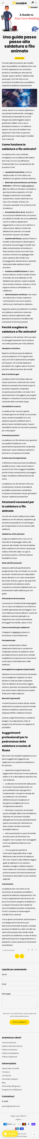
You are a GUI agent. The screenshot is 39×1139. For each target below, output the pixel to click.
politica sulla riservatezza (12, 1046)
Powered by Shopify (19, 1134)
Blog (3, 1082)
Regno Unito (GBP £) (18, 1116)
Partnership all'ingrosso (11, 1086)
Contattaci (6, 1075)
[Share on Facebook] (29, 950)
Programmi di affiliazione (12, 1090)
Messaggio (6, 994)
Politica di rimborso (9, 1050)
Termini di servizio (9, 1042)
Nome (4, 974)
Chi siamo (6, 1072)
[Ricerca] (36, 3)
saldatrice (17, 632)
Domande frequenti (10, 1079)
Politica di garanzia (9, 1057)
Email (4, 984)
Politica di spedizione (10, 1053)
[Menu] (3, 3)
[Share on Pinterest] (32, 950)
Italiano (18, 1120)
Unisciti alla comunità (10, 1068)
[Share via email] (36, 950)
